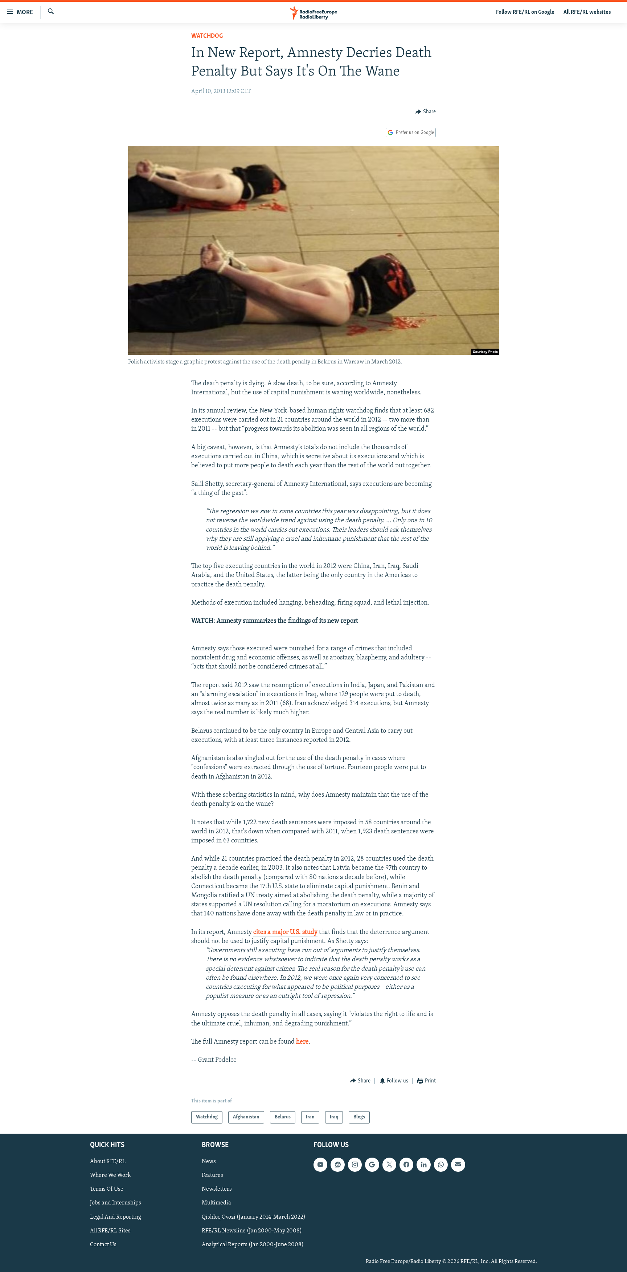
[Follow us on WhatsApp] (441, 1164)
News (209, 1162)
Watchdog (207, 36)
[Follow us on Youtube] (320, 1164)
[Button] (425, 112)
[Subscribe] (458, 1164)
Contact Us (103, 1245)
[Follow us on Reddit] (337, 1164)
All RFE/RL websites (587, 12)
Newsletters (217, 1189)
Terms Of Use (106, 1189)
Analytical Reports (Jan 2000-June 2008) (253, 1245)
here (302, 1042)
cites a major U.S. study (285, 932)
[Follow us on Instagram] (355, 1164)
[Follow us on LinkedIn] (423, 1164)
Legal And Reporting (115, 1217)
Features (212, 1176)
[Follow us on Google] (372, 1164)
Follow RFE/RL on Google (525, 12)
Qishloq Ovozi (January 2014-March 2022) (254, 1217)
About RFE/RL (108, 1162)
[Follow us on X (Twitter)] (389, 1164)
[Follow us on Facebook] (406, 1164)
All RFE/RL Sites (110, 1231)
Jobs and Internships (115, 1203)
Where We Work (110, 1176)
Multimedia (216, 1203)
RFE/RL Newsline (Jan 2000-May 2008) (252, 1231)
